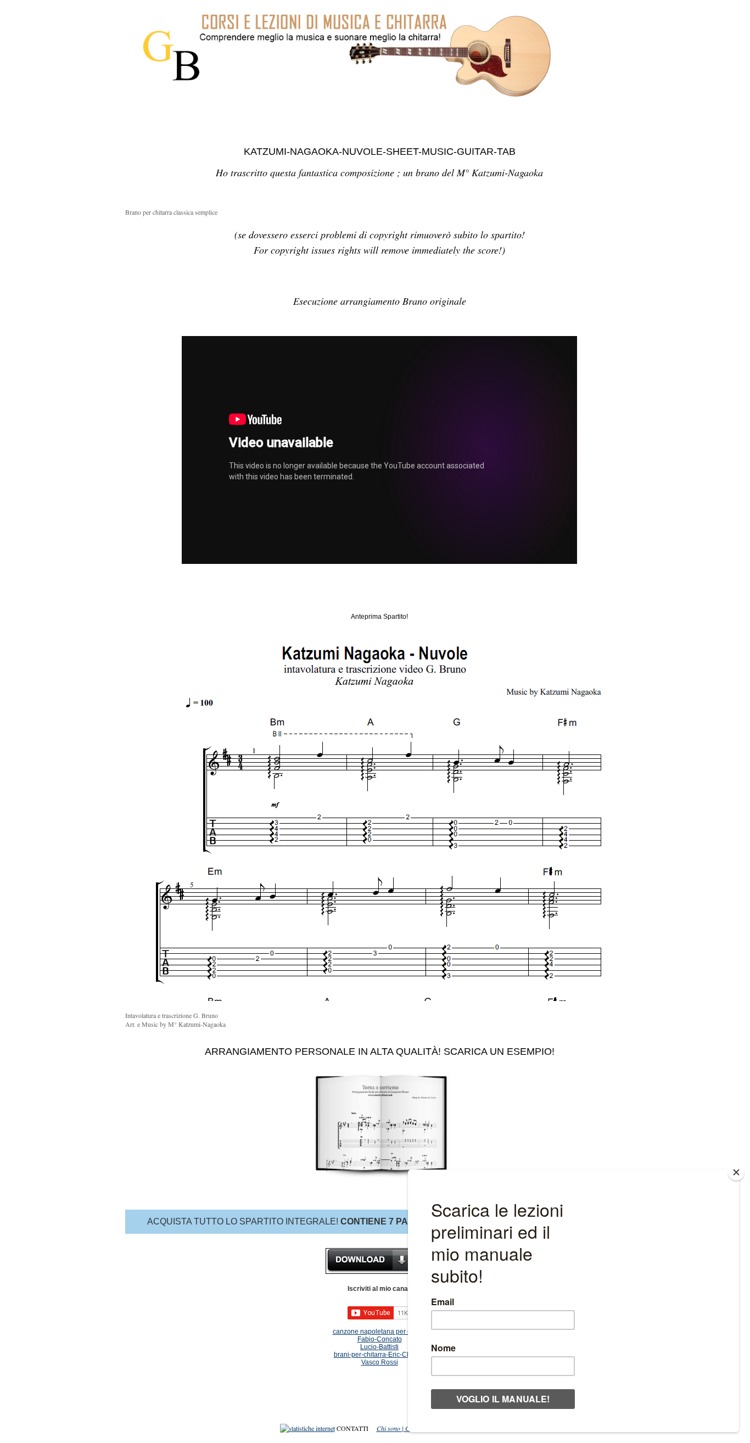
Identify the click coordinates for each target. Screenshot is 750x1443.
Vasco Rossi (379, 1362)
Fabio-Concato (379, 1339)
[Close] (736, 1172)
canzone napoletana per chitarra (381, 1331)
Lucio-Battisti (379, 1347)
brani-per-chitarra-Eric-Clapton (380, 1354)
